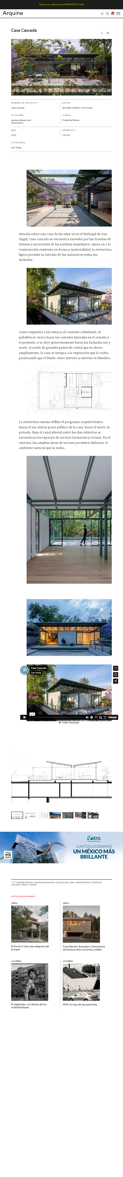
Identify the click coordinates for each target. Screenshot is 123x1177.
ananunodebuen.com (21, 120)
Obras (14, 903)
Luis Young (16, 148)
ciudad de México (83, 882)
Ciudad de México (71, 120)
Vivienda (32, 884)
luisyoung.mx (17, 123)
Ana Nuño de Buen (24, 882)
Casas (71, 882)
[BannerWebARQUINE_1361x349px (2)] (61, 862)
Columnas (16, 961)
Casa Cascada (62, 882)
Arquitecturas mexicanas (44, 882)
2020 (13, 135)
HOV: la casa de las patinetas (80, 1004)
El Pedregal (97, 882)
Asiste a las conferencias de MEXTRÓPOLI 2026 (61, 5)
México (25, 884)
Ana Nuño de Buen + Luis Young (77, 108)
